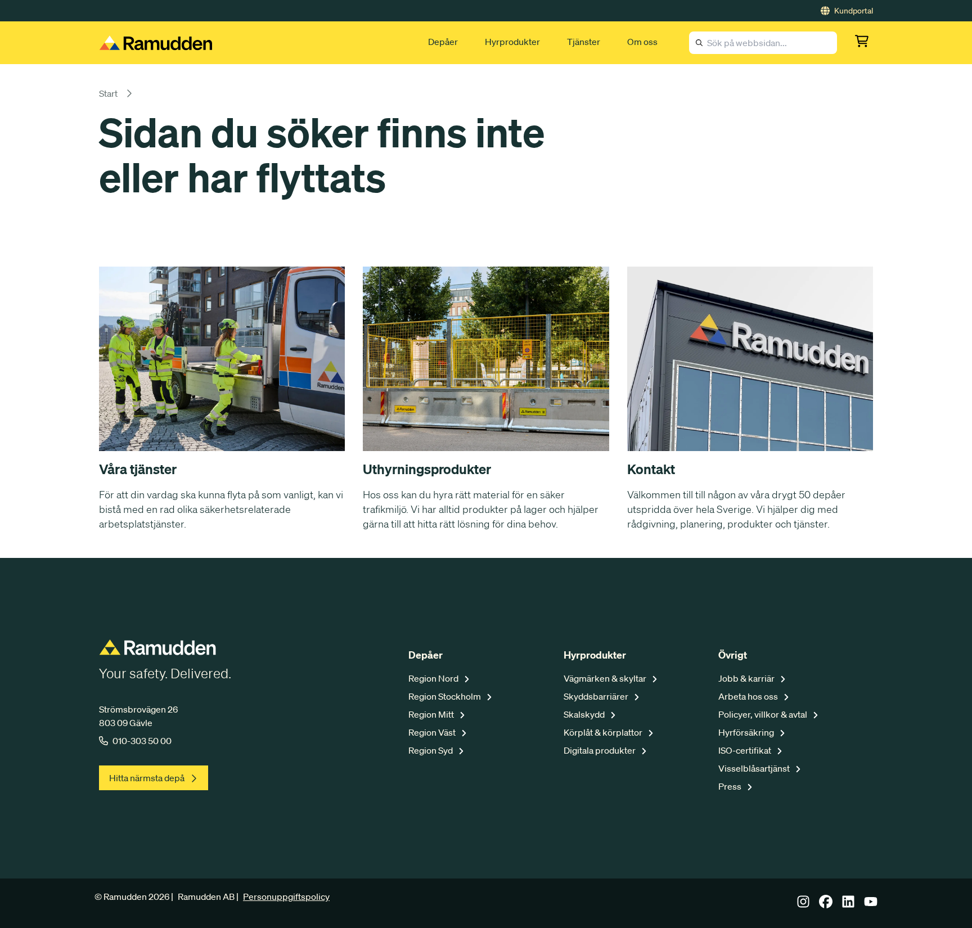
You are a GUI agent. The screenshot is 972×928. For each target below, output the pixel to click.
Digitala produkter (600, 750)
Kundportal (853, 11)
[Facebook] (825, 905)
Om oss (642, 41)
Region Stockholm (445, 696)
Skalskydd (585, 714)
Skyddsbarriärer (597, 696)
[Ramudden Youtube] (871, 905)
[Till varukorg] (864, 42)
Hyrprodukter (512, 41)
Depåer (443, 41)
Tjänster (583, 41)
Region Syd (431, 750)
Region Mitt (432, 714)
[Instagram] (803, 905)
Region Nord (434, 678)
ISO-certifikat (745, 750)
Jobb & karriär (747, 678)
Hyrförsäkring (747, 732)
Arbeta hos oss (749, 696)
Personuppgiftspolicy (286, 896)
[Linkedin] (848, 905)
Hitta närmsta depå (146, 777)
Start (108, 93)
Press (730, 786)
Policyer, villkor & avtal (763, 714)
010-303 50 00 (142, 740)
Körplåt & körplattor (604, 732)
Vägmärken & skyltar (606, 678)
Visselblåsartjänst (754, 768)
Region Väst (432, 732)
